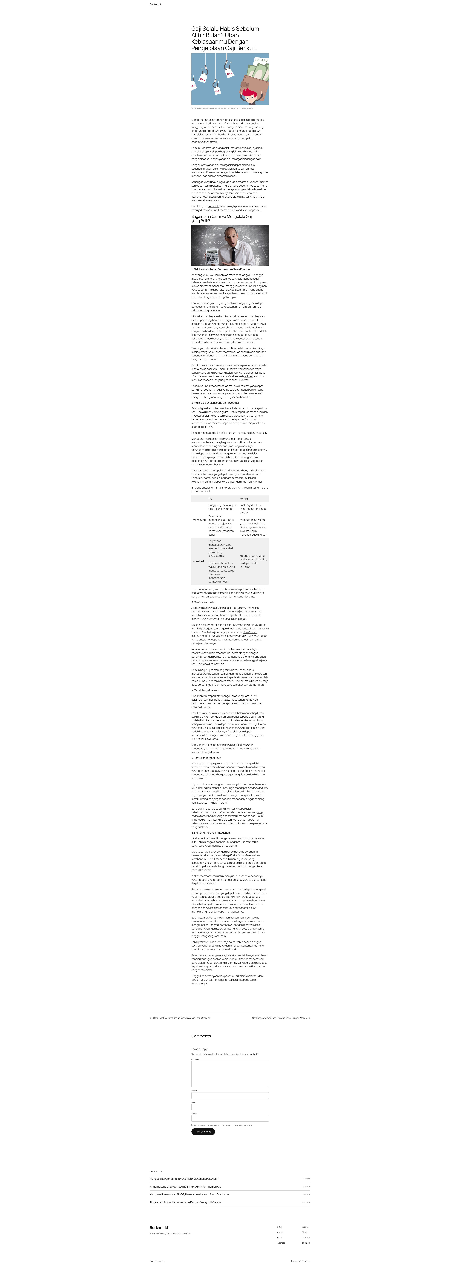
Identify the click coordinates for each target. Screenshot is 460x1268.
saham (209, 481)
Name (194, 1091)
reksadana (197, 481)
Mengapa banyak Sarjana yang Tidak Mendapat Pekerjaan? (185, 1178)
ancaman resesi (226, 176)
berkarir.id (213, 206)
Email (193, 1102)
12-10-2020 (306, 1202)
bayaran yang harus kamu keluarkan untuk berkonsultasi (224, 945)
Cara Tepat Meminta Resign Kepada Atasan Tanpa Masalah (181, 1017)
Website (194, 1113)
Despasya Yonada (206, 108)
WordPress (306, 1261)
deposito (219, 481)
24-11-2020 (306, 1179)
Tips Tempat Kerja (246, 108)
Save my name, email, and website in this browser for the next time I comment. (223, 1125)
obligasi (230, 481)
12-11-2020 (306, 1186)
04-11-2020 (306, 1194)
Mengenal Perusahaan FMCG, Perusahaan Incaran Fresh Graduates (190, 1194)
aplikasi (248, 376)
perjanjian (197, 656)
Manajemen (219, 108)
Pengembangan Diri (231, 108)
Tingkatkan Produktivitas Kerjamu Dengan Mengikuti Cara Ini (185, 1202)
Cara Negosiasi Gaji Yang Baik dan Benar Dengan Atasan (279, 1017)
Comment (195, 1059)
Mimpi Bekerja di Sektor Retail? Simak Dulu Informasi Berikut (185, 1186)
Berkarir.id (156, 4)
